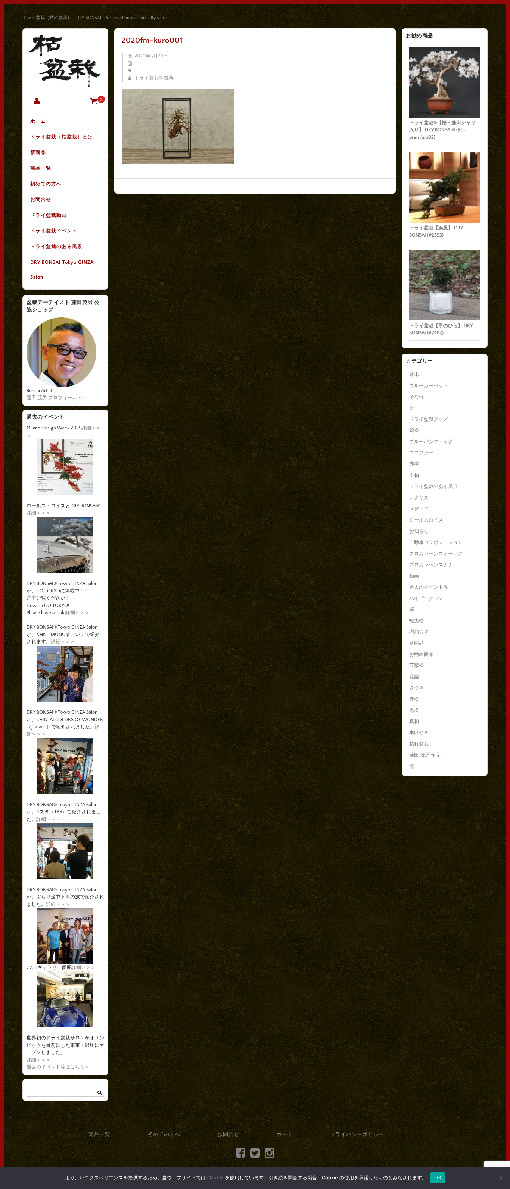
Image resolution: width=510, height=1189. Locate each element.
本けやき (419, 732)
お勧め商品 (421, 654)
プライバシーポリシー (357, 1135)
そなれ (416, 397)
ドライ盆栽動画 (48, 215)
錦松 (414, 430)
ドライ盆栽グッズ (428, 419)
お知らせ (419, 531)
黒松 (414, 710)
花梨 (414, 676)
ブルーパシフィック (431, 441)
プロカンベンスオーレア (436, 553)
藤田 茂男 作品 (425, 755)
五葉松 (416, 665)
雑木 (414, 374)
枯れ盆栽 (419, 744)
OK (437, 1177)
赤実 (414, 464)
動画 (414, 576)
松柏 (414, 475)
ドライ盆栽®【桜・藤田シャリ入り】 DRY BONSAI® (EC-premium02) (442, 130)
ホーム (38, 121)
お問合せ (40, 199)
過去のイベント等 (428, 587)
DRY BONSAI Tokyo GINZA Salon (62, 270)
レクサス (419, 497)
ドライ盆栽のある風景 (56, 246)
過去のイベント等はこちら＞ (58, 1067)
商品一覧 (40, 168)
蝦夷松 (416, 620)
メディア (419, 508)
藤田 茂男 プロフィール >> (54, 397)
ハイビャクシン (426, 598)
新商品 (38, 152)
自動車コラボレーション (436, 542)
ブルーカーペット (428, 385)
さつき (416, 688)
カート (284, 1135)
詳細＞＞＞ (39, 513)
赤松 (414, 699)
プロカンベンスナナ (431, 564)
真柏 (414, 721)
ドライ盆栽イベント (53, 231)
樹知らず (419, 632)
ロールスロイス (426, 520)
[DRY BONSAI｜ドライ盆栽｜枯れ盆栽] (65, 82)
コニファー (421, 453)
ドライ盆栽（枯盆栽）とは (61, 137)
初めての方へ (46, 184)
